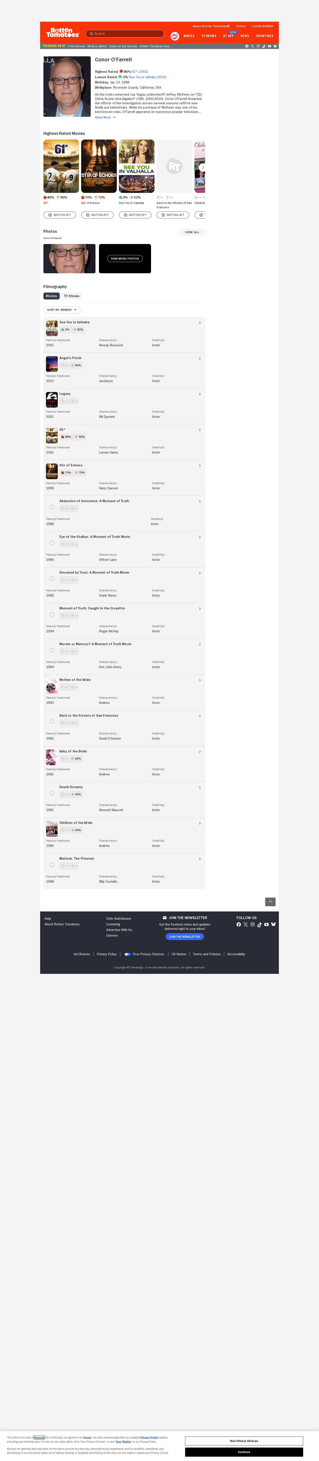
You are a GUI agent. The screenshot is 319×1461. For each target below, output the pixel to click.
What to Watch (97, 46)
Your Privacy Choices (148, 954)
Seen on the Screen (123, 46)
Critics (241, 26)
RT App (228, 36)
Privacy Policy (149, 1437)
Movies (189, 36)
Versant (39, 1437)
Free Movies (76, 46)
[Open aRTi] (175, 36)
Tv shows (208, 36)
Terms (87, 1437)
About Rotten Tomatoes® (211, 26)
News (245, 36)
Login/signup (262, 26)
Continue (244, 1452)
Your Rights (123, 1441)
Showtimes (265, 36)
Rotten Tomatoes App (154, 46)
